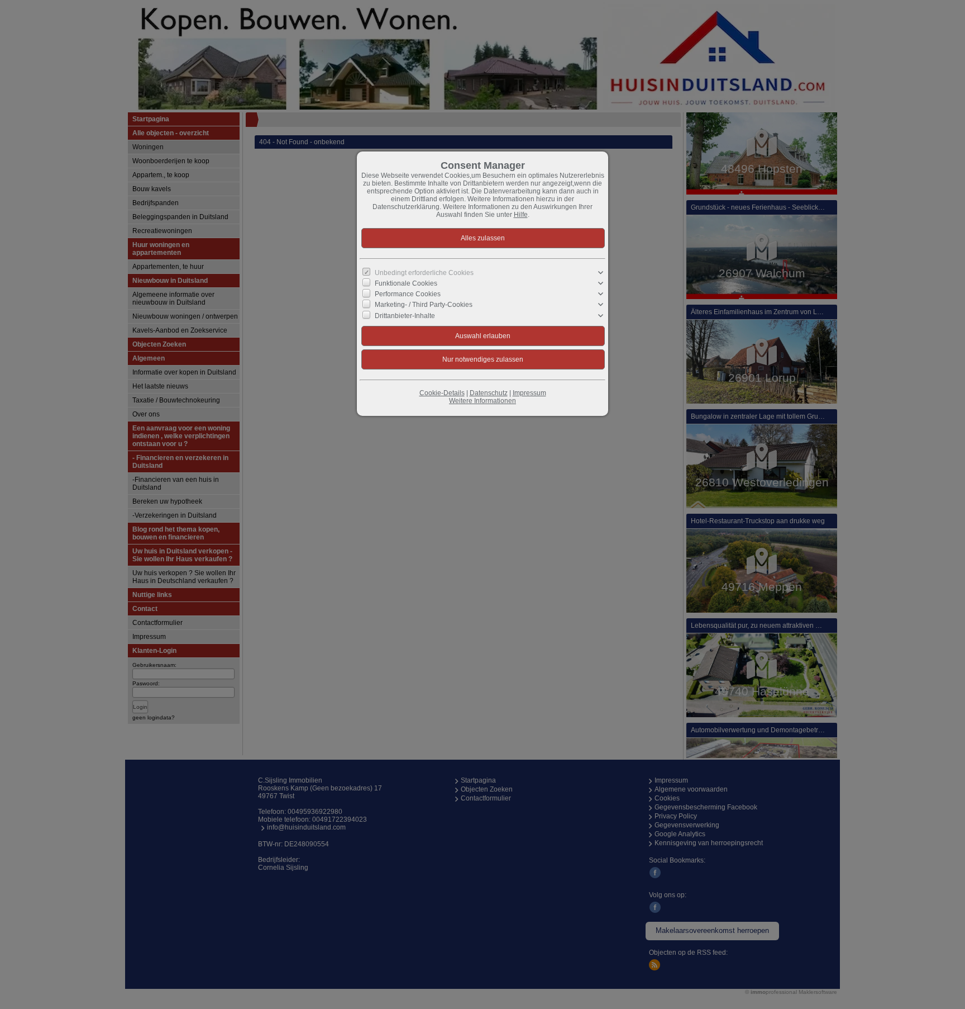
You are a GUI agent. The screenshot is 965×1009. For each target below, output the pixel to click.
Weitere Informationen (482, 401)
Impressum (529, 393)
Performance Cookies (408, 294)
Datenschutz (489, 393)
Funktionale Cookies (406, 283)
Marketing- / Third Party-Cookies (423, 305)
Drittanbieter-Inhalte (405, 315)
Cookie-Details (442, 393)
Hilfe (521, 215)
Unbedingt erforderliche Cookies (424, 273)
